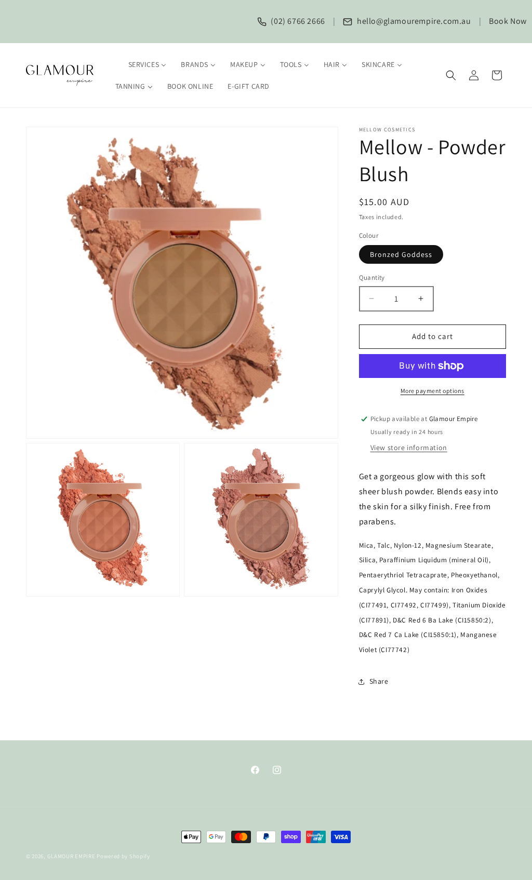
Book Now (508, 21)
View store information (408, 447)
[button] (451, 75)
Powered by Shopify (123, 856)
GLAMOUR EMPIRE (71, 856)
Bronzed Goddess (401, 254)
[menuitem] (141, 64)
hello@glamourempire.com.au (413, 21)
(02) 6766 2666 (297, 21)
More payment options (432, 391)
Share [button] (379, 681)
